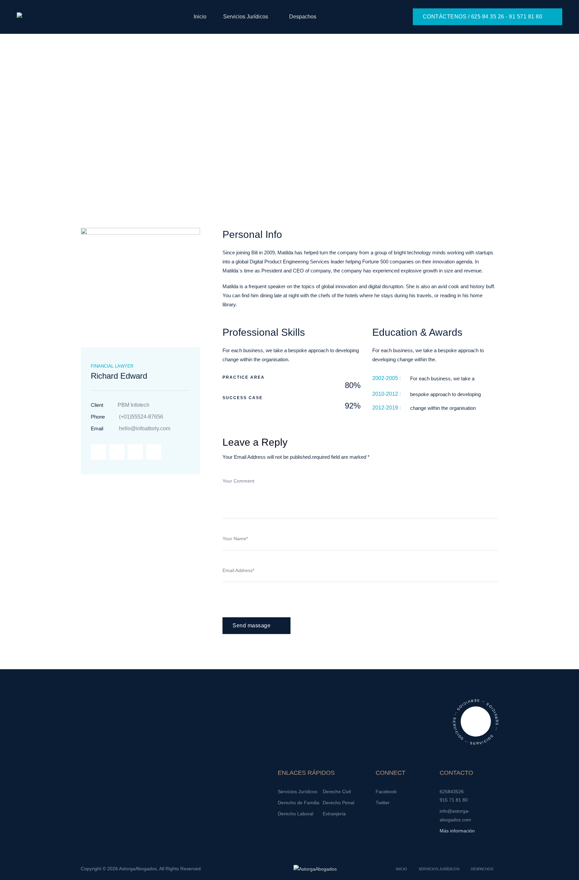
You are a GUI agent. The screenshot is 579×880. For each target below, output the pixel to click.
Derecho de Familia (298, 802)
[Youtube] (153, 451)
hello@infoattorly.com (144, 428)
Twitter (383, 802)
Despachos (302, 16)
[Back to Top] (564, 869)
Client (97, 405)
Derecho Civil (337, 791)
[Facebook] (98, 451)
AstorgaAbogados (138, 868)
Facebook (386, 791)
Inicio (200, 16)
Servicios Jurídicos (245, 16)
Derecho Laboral (295, 813)
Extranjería (334, 813)
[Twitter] (116, 451)
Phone (98, 417)
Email (97, 428)
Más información (457, 830)
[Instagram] (135, 451)
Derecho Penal (338, 802)
